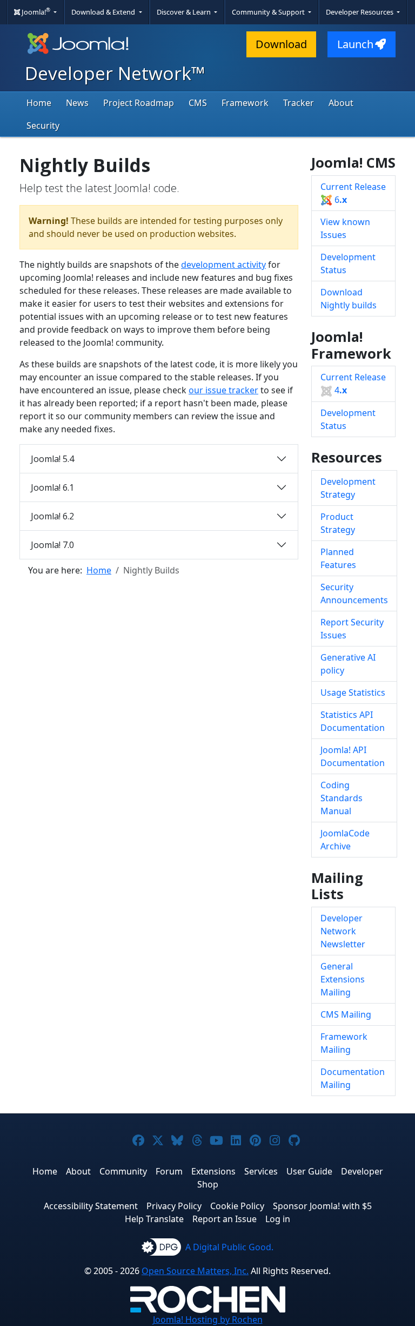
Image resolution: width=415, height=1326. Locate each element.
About (341, 103)
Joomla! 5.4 (52, 459)
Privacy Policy (174, 1206)
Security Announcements (354, 593)
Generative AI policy (348, 663)
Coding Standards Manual (341, 798)
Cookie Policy (237, 1206)
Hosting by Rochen (208, 1319)
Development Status (348, 263)
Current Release (353, 193)
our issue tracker (223, 390)
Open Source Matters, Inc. (195, 1271)
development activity (223, 265)
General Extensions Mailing (342, 979)
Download (281, 44)
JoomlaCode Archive (345, 839)
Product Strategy (337, 523)
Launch (355, 44)
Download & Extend (104, 12)
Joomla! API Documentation (352, 756)
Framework (245, 103)
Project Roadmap (138, 103)
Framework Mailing (343, 1043)
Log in (277, 1219)
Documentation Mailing (352, 1078)
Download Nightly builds (348, 298)
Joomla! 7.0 (52, 545)
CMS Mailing (345, 1014)
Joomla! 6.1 (52, 487)
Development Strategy (348, 488)
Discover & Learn (184, 12)
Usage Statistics (352, 692)
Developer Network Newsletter (342, 931)
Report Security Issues (352, 628)
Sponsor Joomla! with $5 (322, 1206)
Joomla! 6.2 (52, 516)
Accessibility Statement (91, 1206)
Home (38, 103)
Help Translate (154, 1219)
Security (42, 125)
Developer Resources (360, 12)
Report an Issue (224, 1219)
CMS (198, 103)
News (77, 103)
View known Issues (345, 228)
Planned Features (338, 558)
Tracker (298, 103)
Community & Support (269, 12)
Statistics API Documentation (352, 721)
